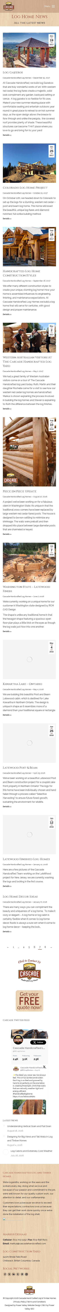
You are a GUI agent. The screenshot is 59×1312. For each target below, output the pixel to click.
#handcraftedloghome (22, 1094)
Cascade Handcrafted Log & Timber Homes (29, 1048)
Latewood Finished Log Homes (26, 859)
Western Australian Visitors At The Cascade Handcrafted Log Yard (27, 362)
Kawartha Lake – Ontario (22, 684)
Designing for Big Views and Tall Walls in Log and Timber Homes (30, 1138)
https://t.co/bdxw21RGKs (24, 1096)
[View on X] (44, 1067)
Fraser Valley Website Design (28, 1305)
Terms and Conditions (36, 1302)
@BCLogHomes (19, 1051)
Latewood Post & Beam (20, 768)
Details (6, 135)
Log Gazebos (13, 72)
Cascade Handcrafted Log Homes (17, 78)
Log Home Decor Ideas (20, 897)
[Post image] (4, 1125)
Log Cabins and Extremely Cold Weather (31, 1151)
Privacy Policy (20, 1302)
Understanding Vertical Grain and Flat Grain (29, 1126)
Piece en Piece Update (19, 491)
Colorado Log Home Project (25, 188)
